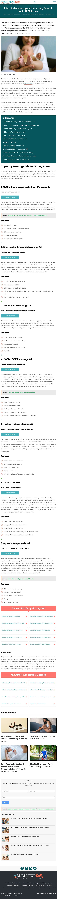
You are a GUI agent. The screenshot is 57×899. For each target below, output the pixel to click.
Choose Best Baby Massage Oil (15, 149)
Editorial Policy (7, 895)
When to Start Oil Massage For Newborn (41, 689)
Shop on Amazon (10, 197)
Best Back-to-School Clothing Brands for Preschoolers (29, 818)
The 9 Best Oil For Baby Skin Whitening (18, 152)
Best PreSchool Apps (13, 885)
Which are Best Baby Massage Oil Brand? (13, 689)
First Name (5, 788)
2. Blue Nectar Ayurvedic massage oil (17, 128)
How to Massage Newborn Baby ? (11, 703)
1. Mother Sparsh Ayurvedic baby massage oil (21, 125)
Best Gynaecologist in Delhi (48, 888)
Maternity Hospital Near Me (30, 888)
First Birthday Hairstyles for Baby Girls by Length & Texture (30, 845)
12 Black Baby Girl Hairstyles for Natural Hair (25, 836)
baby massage (28, 83)
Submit (5, 802)
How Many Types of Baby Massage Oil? (13, 696)
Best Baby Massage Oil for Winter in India (19, 156)
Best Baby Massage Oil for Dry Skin (12, 630)
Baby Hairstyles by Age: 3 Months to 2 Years (25, 854)
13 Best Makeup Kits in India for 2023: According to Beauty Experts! (14, 738)
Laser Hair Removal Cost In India (12, 888)
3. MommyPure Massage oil (14, 132)
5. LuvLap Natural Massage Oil (15, 139)
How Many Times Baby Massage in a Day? (42, 683)
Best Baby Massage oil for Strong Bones (41, 616)
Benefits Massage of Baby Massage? (40, 696)
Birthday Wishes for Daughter (44, 885)
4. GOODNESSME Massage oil (14, 135)
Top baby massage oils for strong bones (19, 122)
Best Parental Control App (12, 883)
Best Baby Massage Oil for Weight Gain (13, 623)
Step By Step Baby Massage (38, 703)
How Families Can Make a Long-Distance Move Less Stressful (30, 827)
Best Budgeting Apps (46, 883)
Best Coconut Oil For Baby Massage (40, 644)
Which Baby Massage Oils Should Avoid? (13, 683)
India (9, 112)
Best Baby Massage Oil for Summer (12, 637)
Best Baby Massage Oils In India (11, 616)
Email (4, 795)
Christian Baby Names (27, 885)
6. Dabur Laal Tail (9, 142)
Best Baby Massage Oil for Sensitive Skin (41, 623)
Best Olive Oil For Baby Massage (11, 644)
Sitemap (17, 895)
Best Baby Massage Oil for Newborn (40, 637)
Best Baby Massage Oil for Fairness (40, 630)
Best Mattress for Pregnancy (30, 883)
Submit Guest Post (6, 893)
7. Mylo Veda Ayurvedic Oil (13, 146)
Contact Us (18, 893)
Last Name (31, 788)
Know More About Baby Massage (16, 159)
